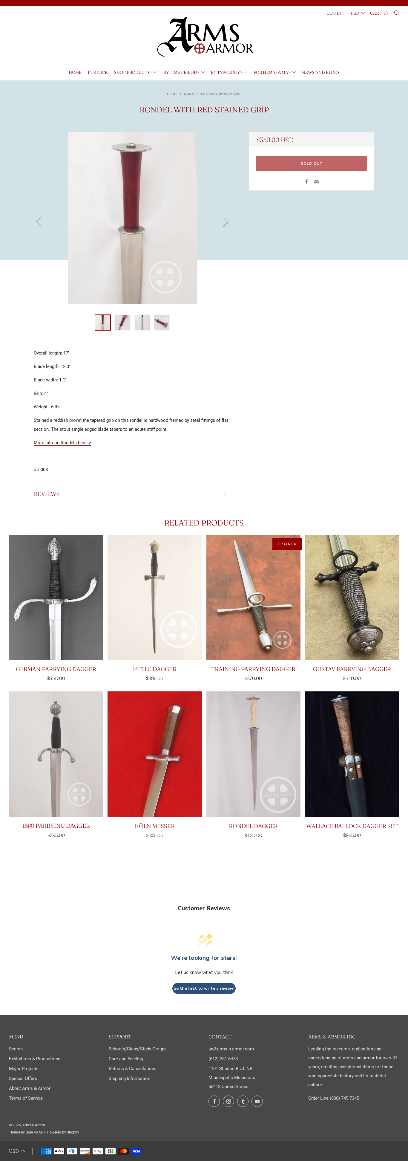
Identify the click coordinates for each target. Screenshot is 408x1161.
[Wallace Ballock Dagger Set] (352, 754)
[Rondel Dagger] (253, 754)
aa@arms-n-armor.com (231, 1049)
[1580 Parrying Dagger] (56, 754)
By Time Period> (181, 72)
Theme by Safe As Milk (27, 1132)
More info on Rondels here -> (62, 442)
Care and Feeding (126, 1058)
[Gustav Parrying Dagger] (352, 597)
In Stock (98, 72)
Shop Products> (133, 72)
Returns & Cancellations (133, 1068)
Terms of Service (26, 1098)
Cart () (379, 13)
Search (16, 1049)
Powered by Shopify (63, 1132)
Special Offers (23, 1078)
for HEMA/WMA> (272, 72)
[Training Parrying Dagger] (253, 597)
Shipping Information (129, 1078)
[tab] (103, 322)
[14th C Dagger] (155, 597)
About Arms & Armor (29, 1088)
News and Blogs (321, 72)
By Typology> (226, 72)
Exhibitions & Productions (34, 1058)
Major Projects (24, 1068)
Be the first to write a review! (204, 988)
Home (75, 72)
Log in (334, 13)
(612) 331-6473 (223, 1058)
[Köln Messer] (155, 754)
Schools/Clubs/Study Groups (138, 1049)
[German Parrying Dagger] (56, 597)
